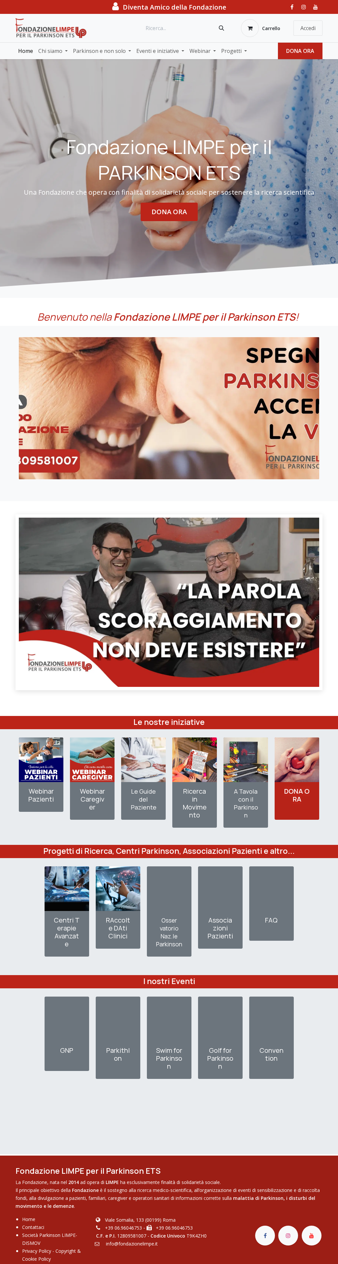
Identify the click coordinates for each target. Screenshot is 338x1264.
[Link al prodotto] (41, 759)
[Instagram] (303, 7)
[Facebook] (292, 7)
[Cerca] (221, 28)
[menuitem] (26, 51)
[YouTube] (315, 7)
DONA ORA (300, 51)
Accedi (308, 28)
